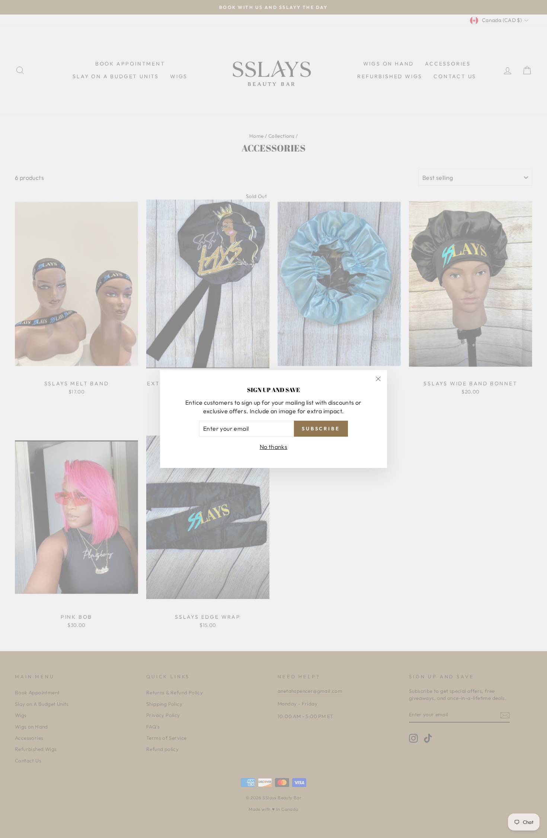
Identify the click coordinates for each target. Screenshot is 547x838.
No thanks (274, 446)
